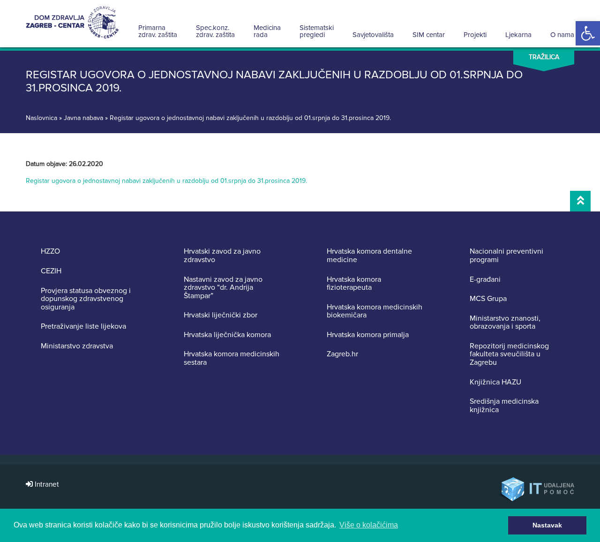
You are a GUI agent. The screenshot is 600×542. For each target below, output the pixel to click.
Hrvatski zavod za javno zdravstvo (222, 256)
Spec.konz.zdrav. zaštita (215, 31)
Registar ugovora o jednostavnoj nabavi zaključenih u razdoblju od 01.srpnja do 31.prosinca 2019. (166, 181)
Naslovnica (41, 118)
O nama (562, 34)
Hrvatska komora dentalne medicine (369, 256)
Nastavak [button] (547, 525)
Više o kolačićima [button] (368, 525)
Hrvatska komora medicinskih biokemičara (374, 311)
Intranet (46, 484)
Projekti (475, 34)
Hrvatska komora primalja (368, 335)
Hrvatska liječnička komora (227, 335)
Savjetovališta (373, 34)
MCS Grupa (488, 299)
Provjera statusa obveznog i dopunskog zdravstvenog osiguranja (86, 299)
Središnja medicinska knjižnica (504, 406)
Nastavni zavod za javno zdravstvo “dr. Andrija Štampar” (223, 288)
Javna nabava (83, 118)
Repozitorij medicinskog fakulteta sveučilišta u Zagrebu (509, 354)
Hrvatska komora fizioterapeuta (354, 284)
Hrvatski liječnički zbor (220, 315)
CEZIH (51, 271)
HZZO (50, 252)
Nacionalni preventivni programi (506, 256)
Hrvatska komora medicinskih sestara (231, 358)
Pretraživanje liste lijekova (83, 327)
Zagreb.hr (342, 354)
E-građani (485, 280)
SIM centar (428, 34)
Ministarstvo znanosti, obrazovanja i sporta (505, 323)
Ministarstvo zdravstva (77, 346)
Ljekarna (518, 34)
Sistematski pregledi (317, 31)
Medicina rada (267, 31)
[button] (588, 33)
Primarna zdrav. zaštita (157, 31)
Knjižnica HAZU (495, 382)
